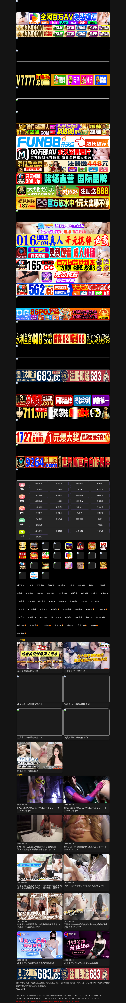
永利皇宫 (43, 609)
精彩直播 (84, 593)
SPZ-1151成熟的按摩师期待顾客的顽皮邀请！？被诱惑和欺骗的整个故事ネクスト (36, 848)
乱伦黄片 (41, 601)
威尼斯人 (20, 585)
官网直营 (51, 585)
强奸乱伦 (59, 483)
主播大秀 (20, 601)
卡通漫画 (38, 519)
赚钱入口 (70, 625)
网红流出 (79, 501)
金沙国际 (43, 617)
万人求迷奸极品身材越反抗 (30, 737)
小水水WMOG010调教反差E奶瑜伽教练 (36, 963)
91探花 (59, 501)
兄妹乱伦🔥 (46, 625)
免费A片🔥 (34, 625)
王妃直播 (31, 601)
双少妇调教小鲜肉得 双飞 (76, 737)
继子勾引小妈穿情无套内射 (30, 704)
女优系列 (59, 507)
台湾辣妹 (38, 495)
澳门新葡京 (95, 601)
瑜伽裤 (79, 513)
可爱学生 (79, 507)
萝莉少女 (100, 483)
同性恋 (100, 525)
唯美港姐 (79, 495)
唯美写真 (79, 519)
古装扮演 (38, 507)
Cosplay (80, 489)
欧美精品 (79, 483)
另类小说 (38, 537)
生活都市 (38, 531)
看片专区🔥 (59, 625)
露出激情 (59, 519)
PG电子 (71, 585)
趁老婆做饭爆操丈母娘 (28, 670)
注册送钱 (81, 585)
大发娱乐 (20, 609)
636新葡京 (67, 609)
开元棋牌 (40, 585)
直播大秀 (89, 617)
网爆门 (100, 519)
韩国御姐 (59, 495)
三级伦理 (38, 489)
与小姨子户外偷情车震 (74, 670)
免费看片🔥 (55, 609)
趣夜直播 (62, 601)
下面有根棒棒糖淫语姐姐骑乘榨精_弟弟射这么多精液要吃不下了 (86, 925)
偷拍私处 (52, 601)
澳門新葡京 (32, 609)
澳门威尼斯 (100, 617)
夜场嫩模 (73, 601)
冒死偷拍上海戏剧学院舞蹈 (77, 704)
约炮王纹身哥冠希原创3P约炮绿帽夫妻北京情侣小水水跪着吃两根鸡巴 (38, 925)
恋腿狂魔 (100, 507)
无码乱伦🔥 (102, 609)
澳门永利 (61, 585)
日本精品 (59, 489)
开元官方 (20, 617)
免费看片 (68, 617)
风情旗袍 (38, 513)
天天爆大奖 (32, 617)
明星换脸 (59, 513)
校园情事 (59, 531)
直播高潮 (73, 593)
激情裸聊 (78, 609)
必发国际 (83, 601)
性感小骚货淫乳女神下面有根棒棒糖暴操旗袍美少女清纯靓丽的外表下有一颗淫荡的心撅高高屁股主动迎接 (39, 888)
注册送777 (92, 585)
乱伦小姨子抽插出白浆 (28, 770)
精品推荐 (38, 483)
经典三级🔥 (21, 625)
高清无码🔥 (82, 625)
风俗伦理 (100, 531)
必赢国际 (40, 593)
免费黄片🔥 (90, 609)
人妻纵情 (79, 531)
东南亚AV (100, 495)
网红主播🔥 (21, 633)
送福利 (102, 585)
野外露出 (100, 501)
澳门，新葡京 (56, 617)
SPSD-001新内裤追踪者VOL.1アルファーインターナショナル (85, 848)
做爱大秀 (78, 617)
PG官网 (31, 585)
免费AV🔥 (94, 625)
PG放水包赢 (62, 593)
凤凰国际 (50, 593)
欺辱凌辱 (38, 501)
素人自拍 (100, 489)
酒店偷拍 (104, 593)
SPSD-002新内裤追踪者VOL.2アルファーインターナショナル (85, 809)
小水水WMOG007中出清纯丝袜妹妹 (81, 963)
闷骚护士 (100, 513)
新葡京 (19, 593)
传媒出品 (38, 525)
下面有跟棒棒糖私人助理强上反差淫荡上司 (84, 885)
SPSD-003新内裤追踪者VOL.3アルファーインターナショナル (38, 809)
